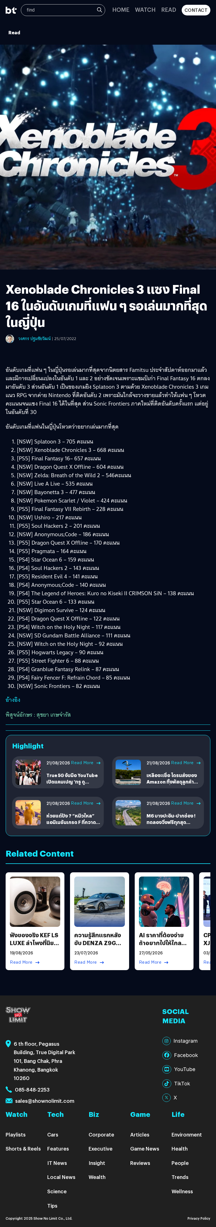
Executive (100, 1148)
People (180, 1162)
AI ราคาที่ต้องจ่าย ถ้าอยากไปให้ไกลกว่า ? (161, 943)
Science (57, 1191)
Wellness (182, 1191)
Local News (61, 1176)
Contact (196, 10)
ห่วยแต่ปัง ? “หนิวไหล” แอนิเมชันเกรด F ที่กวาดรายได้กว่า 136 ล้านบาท (71, 822)
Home (120, 9)
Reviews (140, 1162)
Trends (180, 1176)
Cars (52, 1134)
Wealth (97, 1176)
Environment (187, 1134)
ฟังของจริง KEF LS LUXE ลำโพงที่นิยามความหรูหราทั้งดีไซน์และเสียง (35, 947)
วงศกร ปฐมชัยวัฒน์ (34, 338)
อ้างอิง (13, 700)
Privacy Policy (199, 1218)
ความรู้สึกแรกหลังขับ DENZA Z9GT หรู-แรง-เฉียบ (97, 943)
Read (168, 9)
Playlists (16, 1134)
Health (180, 1148)
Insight (97, 1162)
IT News (57, 1162)
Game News (144, 1148)
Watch (145, 9)
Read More (82, 762)
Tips (52, 1205)
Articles (139, 1134)
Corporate (101, 1134)
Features (58, 1148)
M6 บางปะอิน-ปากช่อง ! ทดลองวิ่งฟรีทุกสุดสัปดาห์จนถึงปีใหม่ (171, 822)
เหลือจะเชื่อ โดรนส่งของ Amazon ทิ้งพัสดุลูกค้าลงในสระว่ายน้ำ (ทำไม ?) (173, 781)
